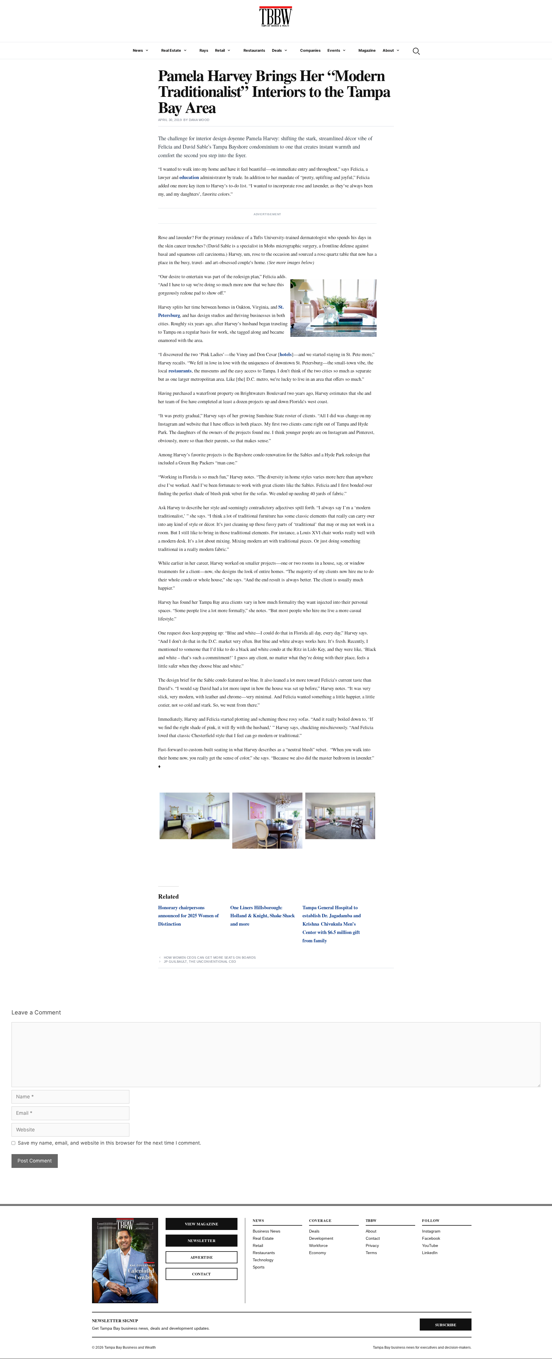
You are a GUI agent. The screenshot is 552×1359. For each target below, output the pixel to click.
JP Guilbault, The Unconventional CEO (200, 961)
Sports (258, 1267)
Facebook (431, 1238)
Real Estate (171, 50)
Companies (310, 50)
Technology (263, 1260)
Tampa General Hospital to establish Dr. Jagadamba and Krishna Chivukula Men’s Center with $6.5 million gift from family (331, 924)
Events (333, 50)
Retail (220, 50)
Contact (201, 1274)
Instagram (431, 1231)
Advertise (201, 1257)
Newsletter (202, 1240)
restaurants (180, 370)
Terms (371, 1252)
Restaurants (254, 50)
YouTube (430, 1245)
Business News (266, 1231)
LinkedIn (430, 1252)
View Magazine (201, 1224)
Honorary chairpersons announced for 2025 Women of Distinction (188, 916)
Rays (204, 50)
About (388, 50)
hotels (286, 354)
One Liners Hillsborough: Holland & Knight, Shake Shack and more (262, 916)
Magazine (367, 50)
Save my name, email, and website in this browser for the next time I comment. (109, 1143)
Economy (317, 1252)
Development (321, 1238)
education (189, 177)
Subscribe (445, 1324)
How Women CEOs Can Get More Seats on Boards (210, 957)
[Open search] (415, 50)
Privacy (372, 1245)
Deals (277, 50)
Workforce (318, 1245)
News (138, 50)
